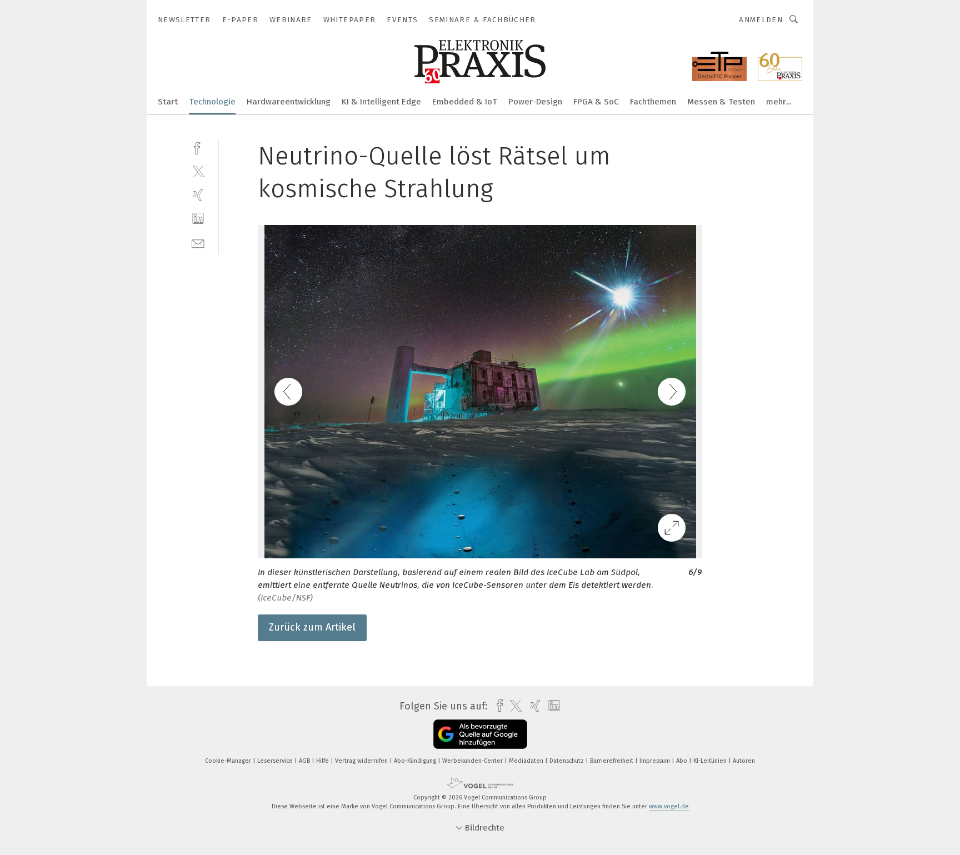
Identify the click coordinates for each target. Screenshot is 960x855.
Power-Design (535, 102)
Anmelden (761, 19)
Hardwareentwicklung (289, 102)
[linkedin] (198, 219)
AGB (305, 760)
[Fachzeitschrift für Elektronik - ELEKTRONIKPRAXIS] (168, 101)
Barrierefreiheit (612, 760)
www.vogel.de (669, 806)
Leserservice (275, 760)
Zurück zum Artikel (312, 627)
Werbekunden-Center (473, 760)
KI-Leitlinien (710, 760)
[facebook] (198, 147)
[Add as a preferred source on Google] (480, 734)
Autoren (744, 760)
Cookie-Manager (229, 760)
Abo (682, 760)
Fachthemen (653, 102)
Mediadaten (527, 760)
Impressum (655, 760)
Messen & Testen (721, 102)
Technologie (212, 102)
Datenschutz (567, 760)
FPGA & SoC (596, 102)
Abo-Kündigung (416, 760)
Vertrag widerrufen (362, 760)
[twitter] (198, 171)
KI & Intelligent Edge (381, 102)
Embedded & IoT (464, 102)
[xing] (198, 195)
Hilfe (323, 760)
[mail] (198, 242)
